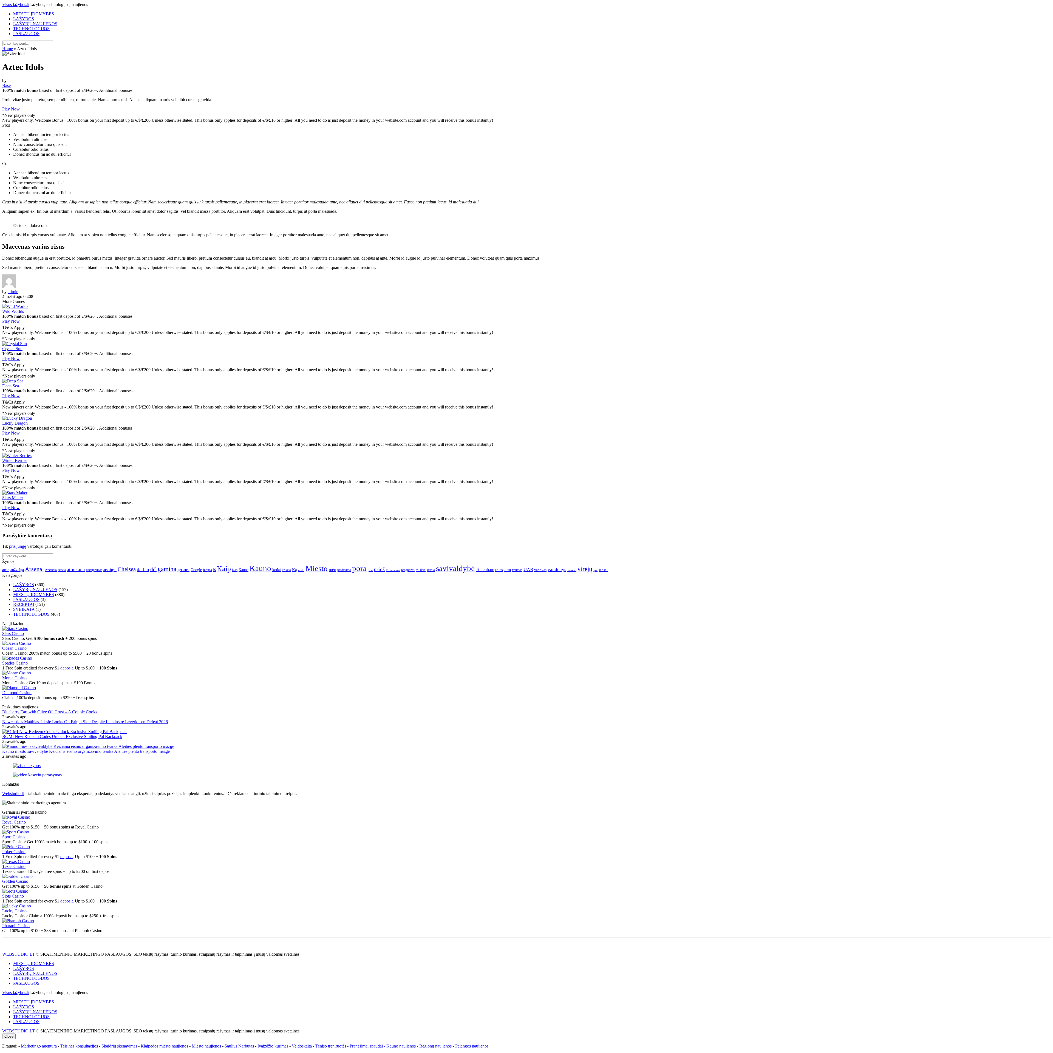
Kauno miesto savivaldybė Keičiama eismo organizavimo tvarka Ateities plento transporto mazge (86, 751)
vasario (571, 570)
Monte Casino (14, 677)
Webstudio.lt (13, 793)
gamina (167, 569)
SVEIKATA (24, 609)
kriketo (286, 570)
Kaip (224, 569)
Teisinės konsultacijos (79, 1046)
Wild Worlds (13, 311)
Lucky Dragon (15, 423)
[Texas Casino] (16, 861)
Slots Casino (13, 896)
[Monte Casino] (16, 673)
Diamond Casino (17, 692)
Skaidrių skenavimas (119, 1046)
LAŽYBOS (23, 18)
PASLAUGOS (26, 33)
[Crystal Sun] (14, 343)
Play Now (11, 109)
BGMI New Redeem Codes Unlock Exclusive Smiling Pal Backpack (62, 736)
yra (595, 570)
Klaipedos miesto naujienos (164, 1046)
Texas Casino (14, 866)
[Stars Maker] (14, 492)
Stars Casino (13, 633)
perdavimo (344, 570)
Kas (234, 570)
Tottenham (485, 569)
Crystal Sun (12, 348)
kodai (276, 569)
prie (370, 570)
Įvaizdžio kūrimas (272, 1046)
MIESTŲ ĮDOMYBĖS (33, 14)
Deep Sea (10, 386)
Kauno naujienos (401, 1046)
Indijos (207, 570)
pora (359, 568)
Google (196, 569)
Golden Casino (15, 881)
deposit (66, 668)
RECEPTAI (23, 604)
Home (7, 48)
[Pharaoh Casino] (18, 920)
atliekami (76, 569)
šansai (603, 570)
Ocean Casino (14, 648)
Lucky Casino (14, 911)
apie (5, 569)
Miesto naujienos (206, 1046)
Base (6, 85)
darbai (143, 569)
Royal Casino (14, 822)
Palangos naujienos (471, 1046)
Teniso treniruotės (330, 1046)
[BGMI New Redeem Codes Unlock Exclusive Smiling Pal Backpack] (64, 731)
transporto (503, 569)
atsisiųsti (110, 569)
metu (301, 570)
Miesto (316, 568)
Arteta (62, 570)
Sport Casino (13, 837)
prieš (379, 569)
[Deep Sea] (12, 381)
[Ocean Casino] (16, 643)
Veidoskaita (302, 1046)
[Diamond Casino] (19, 687)
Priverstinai (393, 570)
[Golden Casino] (17, 876)
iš (214, 569)
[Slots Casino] (15, 891)
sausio (431, 570)
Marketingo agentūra (39, 1046)
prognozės (408, 570)
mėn (332, 569)
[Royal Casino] (16, 817)
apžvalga (17, 569)
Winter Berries (14, 460)
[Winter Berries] (17, 455)
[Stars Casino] (15, 628)
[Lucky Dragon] (17, 418)
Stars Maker (12, 497)
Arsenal (34, 569)
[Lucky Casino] (16, 906)
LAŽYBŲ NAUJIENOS (35, 23)
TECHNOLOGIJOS (31, 28)
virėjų (585, 568)
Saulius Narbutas (239, 1046)
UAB (528, 569)
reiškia (421, 570)
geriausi (183, 569)
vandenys (557, 569)
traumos (517, 570)
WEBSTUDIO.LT (18, 954)
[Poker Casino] (16, 846)
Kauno (260, 568)
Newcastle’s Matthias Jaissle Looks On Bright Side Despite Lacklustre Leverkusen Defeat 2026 (85, 721)
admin (13, 291)
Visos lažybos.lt (15, 4)
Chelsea (127, 569)
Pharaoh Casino (16, 925)
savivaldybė (455, 568)
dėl (153, 569)
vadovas (540, 570)
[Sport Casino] (15, 832)
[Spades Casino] (17, 658)
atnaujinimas (94, 570)
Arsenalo (51, 570)
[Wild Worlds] (15, 306)
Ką (294, 569)
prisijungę (17, 546)
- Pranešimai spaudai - (366, 1046)
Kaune (243, 569)
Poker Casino (14, 851)
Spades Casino (15, 663)
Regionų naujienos (435, 1046)
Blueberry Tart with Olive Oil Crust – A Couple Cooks (49, 711)
